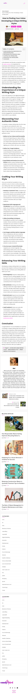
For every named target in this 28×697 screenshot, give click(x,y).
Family (3, 546)
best (3, 525)
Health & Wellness (6, 558)
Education (13, 26)
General (19, 26)
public (3, 575)
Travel (3, 590)
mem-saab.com (6, 569)
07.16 (3, 519)
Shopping (4, 578)
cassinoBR (4, 534)
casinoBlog (4, 531)
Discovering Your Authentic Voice (12, 54)
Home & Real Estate (6, 561)
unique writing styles (13, 349)
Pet (3, 572)
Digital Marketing (6, 537)
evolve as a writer (8, 318)
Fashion (4, 549)
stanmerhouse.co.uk (6, 584)
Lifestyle (4, 566)
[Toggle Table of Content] (23, 49)
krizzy (5, 437)
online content (7, 64)
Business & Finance (6, 528)
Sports (3, 581)
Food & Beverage (6, 552)
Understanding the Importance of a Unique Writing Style (12, 52)
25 (2, 522)
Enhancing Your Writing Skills (11, 57)
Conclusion (6, 59)
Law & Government (6, 563)
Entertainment (5, 543)
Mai (9, 26)
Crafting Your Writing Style (10, 55)
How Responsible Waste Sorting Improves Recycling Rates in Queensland (12, 435)
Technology (4, 587)
